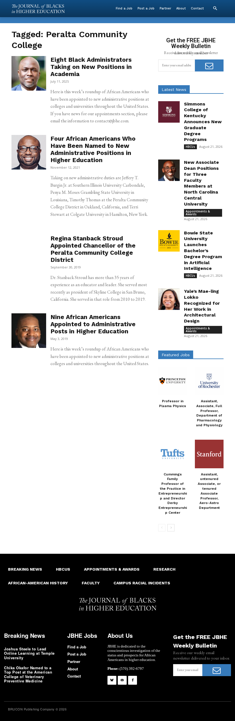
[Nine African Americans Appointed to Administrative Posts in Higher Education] (28, 330)
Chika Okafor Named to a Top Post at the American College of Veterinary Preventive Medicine (28, 674)
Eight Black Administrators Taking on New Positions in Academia (91, 66)
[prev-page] (161, 527)
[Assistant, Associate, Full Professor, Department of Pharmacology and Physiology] (209, 381)
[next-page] (171, 527)
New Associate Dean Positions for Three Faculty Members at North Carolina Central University (201, 183)
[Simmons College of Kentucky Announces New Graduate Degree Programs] (169, 112)
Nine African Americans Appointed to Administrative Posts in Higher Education (93, 324)
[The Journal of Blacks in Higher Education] (38, 9)
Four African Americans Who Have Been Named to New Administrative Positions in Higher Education (93, 149)
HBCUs (190, 147)
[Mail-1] (122, 680)
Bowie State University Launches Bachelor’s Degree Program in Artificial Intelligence (203, 250)
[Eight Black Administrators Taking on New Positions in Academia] (28, 73)
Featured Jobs (176, 354)
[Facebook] (132, 680)
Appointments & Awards (198, 212)
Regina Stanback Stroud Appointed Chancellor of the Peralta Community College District (93, 249)
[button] (215, 8)
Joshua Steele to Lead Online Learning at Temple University (29, 653)
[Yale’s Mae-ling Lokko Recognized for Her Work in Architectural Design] (169, 299)
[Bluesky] (111, 680)
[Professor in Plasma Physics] (172, 381)
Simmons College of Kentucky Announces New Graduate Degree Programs (203, 121)
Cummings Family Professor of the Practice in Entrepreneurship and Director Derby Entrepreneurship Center (172, 493)
